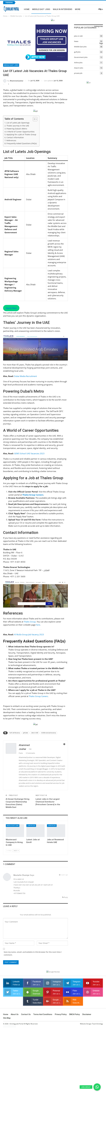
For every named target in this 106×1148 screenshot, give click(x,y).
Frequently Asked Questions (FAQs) (21, 143)
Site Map (6, 1018)
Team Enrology (97, 1024)
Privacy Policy (61, 1014)
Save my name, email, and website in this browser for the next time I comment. (33, 953)
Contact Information (15, 137)
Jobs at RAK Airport (29, 2)
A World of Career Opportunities (20, 132)
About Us (14, 1014)
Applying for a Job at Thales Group (21, 134)
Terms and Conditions (42, 1014)
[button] (97, 1087)
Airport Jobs (78, 68)
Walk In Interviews (62, 9)
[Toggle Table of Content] (34, 119)
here (38, 624)
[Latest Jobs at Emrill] (35, 830)
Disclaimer (86, 1014)
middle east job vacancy (48, 733)
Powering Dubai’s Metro (16, 129)
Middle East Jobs (41, 9)
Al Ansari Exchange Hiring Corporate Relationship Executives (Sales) (17, 802)
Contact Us (26, 1014)
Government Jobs (81, 57)
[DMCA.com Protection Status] (9, 1026)
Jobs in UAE (34, 733)
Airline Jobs (78, 62)
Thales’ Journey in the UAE (17, 126)
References (11, 140)
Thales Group (30, 621)
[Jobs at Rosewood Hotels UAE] (56, 830)
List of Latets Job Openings (17, 123)
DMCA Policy (74, 1014)
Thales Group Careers (38, 696)
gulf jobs (25, 733)
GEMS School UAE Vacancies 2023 (29, 453)
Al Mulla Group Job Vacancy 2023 (29, 634)
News (76, 41)
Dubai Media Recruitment (25, 376)
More (77, 9)
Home (26, 9)
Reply (66, 897)
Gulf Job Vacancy (14, 733)
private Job (78, 73)
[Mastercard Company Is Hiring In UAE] (15, 830)
